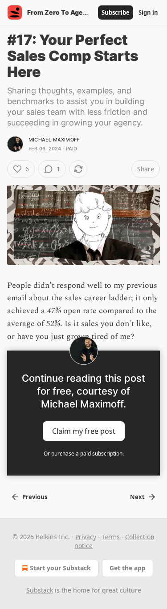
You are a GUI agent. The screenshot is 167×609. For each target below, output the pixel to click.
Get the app (128, 568)
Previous (34, 497)
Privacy (85, 536)
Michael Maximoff (54, 140)
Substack (39, 590)
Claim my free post (83, 431)
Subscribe (116, 12)
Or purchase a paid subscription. (84, 453)
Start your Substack (60, 568)
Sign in (148, 12)
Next (137, 497)
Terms (111, 536)
